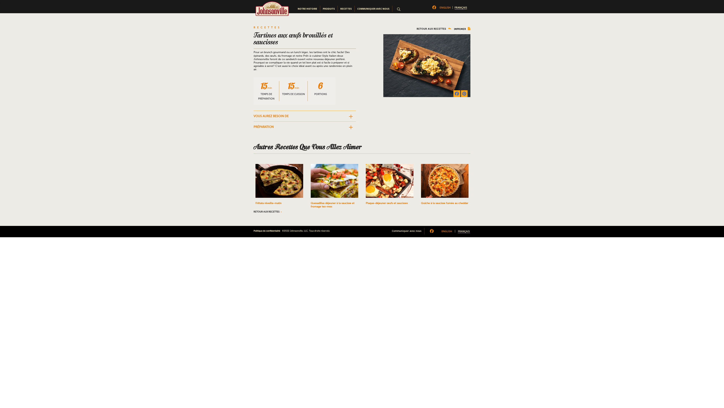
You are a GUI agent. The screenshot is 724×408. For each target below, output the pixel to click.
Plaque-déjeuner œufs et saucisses (387, 203)
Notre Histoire (307, 8)
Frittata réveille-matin (268, 203)
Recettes (346, 8)
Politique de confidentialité (267, 231)
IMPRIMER (460, 29)
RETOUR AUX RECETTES (432, 29)
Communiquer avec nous (373, 8)
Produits (329, 8)
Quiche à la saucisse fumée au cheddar (444, 203)
